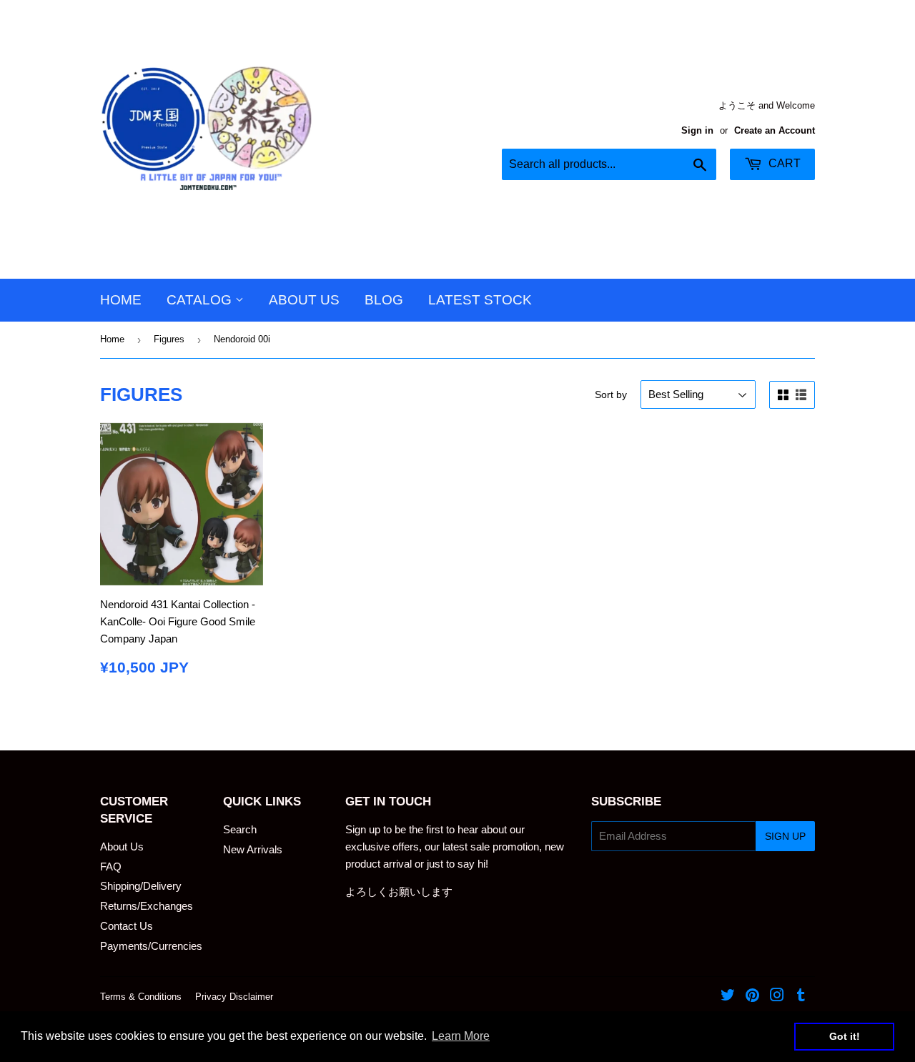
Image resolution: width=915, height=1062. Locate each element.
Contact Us (126, 926)
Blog (384, 299)
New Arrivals (252, 849)
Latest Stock (480, 299)
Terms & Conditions (141, 996)
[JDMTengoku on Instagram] (777, 997)
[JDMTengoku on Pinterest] (752, 997)
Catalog (201, 299)
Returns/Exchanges (146, 906)
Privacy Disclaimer (234, 996)
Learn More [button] (461, 1036)
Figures (169, 339)
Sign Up (785, 836)
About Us (304, 299)
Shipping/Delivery (141, 886)
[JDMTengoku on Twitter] (728, 997)
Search (240, 829)
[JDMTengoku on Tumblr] (801, 997)
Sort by (611, 394)
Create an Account (774, 130)
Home (121, 299)
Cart (783, 163)
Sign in (697, 130)
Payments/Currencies (151, 946)
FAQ (111, 866)
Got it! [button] (844, 1036)
